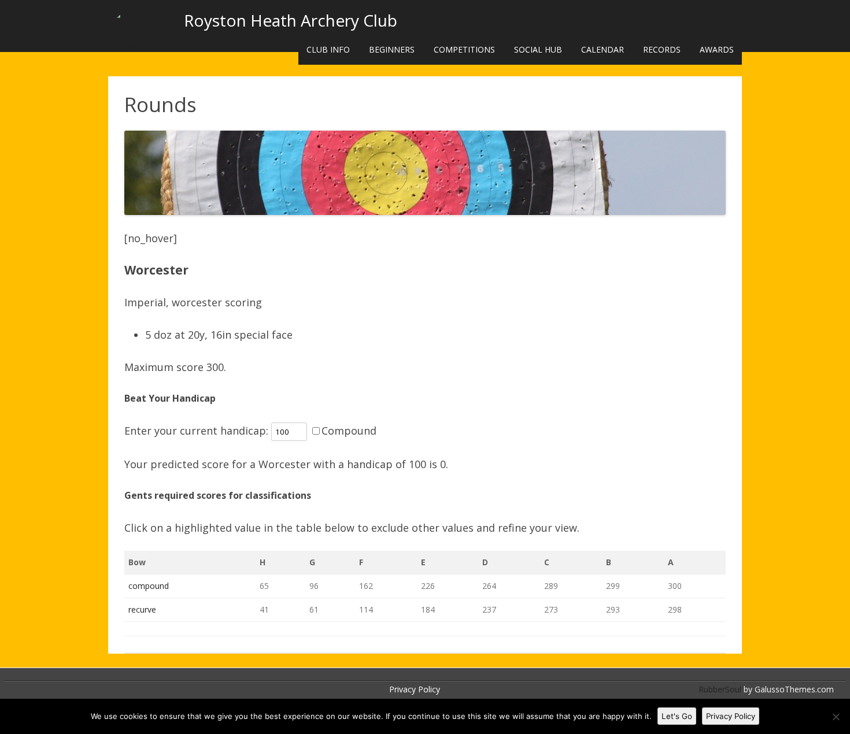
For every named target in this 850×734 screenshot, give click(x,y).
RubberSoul (720, 689)
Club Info (328, 49)
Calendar (602, 49)
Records (662, 49)
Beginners (392, 49)
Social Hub (538, 49)
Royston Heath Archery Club (290, 20)
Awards (717, 49)
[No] (835, 716)
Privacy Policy (414, 689)
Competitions (464, 49)
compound (148, 585)
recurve (142, 609)
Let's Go (676, 716)
